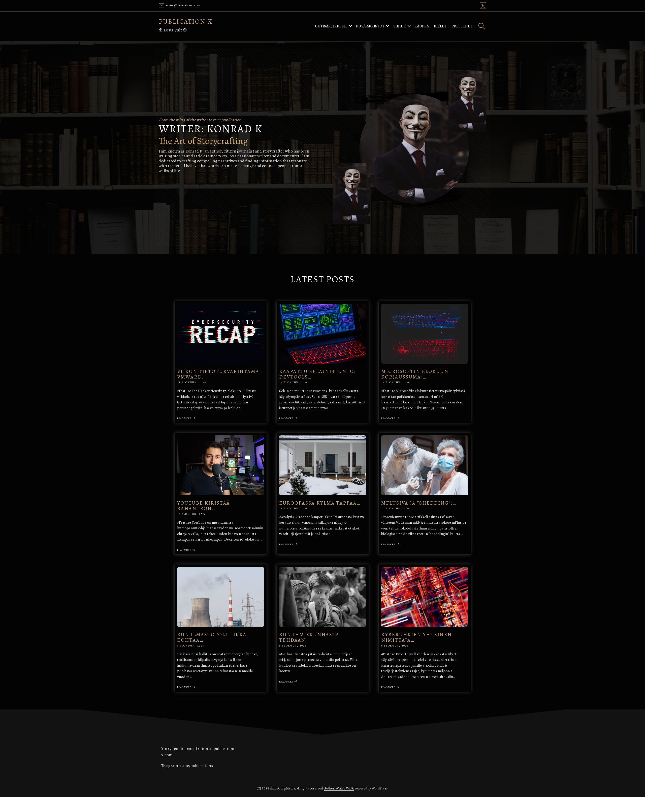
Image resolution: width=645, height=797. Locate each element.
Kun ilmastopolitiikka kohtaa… (212, 637)
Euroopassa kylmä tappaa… (320, 503)
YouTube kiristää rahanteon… (203, 506)
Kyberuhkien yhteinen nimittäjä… (416, 637)
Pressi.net (462, 26)
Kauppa (421, 26)
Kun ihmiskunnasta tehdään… (309, 637)
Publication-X (185, 21)
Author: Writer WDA (339, 788)
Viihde (399, 26)
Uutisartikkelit (331, 26)
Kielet (440, 26)
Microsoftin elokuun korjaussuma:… (414, 374)
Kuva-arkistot (370, 26)
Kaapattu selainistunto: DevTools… (317, 374)
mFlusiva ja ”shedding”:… (418, 503)
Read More (184, 418)
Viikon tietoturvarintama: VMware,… (219, 374)
